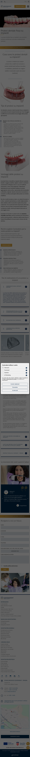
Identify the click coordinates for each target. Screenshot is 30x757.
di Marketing (7, 375)
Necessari (6, 367)
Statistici (6, 372)
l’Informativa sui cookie (11, 379)
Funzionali (6, 370)
